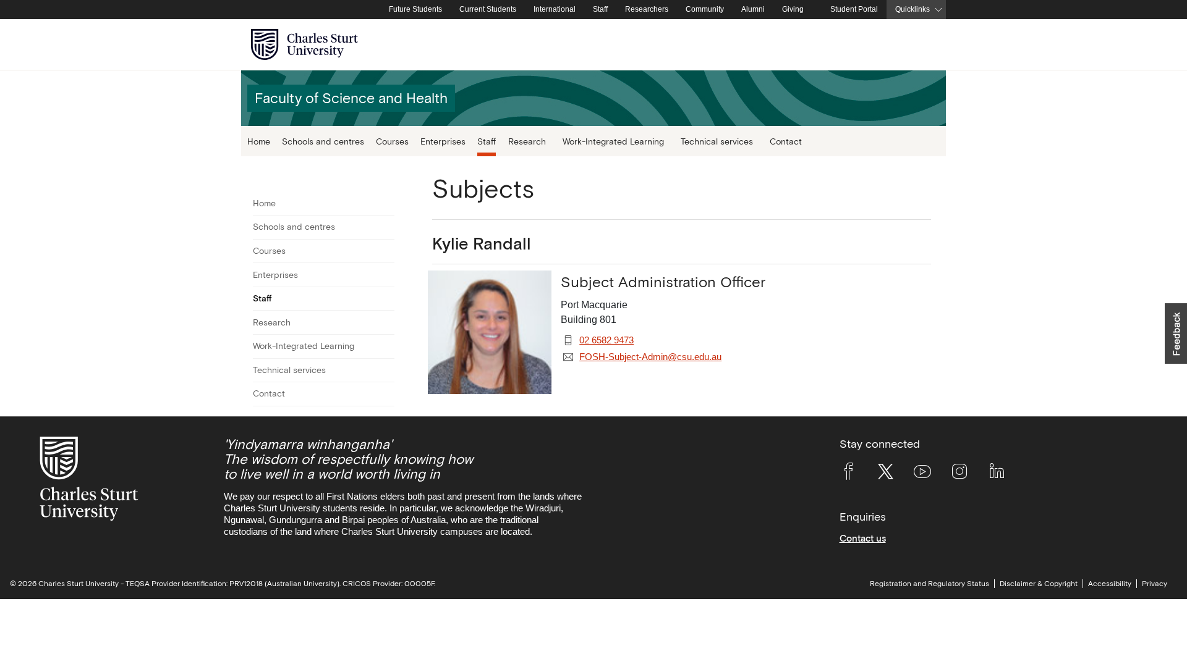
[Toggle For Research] (386, 322)
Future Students (415, 9)
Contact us (863, 538)
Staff (600, 9)
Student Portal (854, 9)
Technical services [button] (717, 141)
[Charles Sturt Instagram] (959, 474)
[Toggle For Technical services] (386, 371)
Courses (392, 141)
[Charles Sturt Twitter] (885, 474)
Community (705, 9)
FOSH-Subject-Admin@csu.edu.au (650, 357)
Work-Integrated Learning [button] (613, 141)
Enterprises (443, 141)
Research (272, 322)
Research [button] (527, 141)
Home (258, 141)
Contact (786, 141)
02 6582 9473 (606, 340)
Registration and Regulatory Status (929, 583)
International (555, 9)
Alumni (753, 9)
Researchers (646, 9)
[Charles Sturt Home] (377, 9)
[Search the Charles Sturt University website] (922, 45)
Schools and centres (323, 141)
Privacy (1154, 583)
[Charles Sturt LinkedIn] (996, 474)
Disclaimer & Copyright (1039, 583)
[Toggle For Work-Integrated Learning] (386, 346)
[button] (1176, 333)
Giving (793, 9)
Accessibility (1109, 583)
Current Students (487, 9)
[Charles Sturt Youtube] (922, 474)
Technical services (289, 370)
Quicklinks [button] (912, 9)
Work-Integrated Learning (303, 346)
